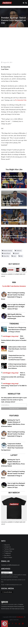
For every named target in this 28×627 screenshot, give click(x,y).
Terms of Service (9, 549)
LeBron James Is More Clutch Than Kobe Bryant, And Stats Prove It (17, 349)
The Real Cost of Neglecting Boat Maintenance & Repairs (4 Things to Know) (17, 330)
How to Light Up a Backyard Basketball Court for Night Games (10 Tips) (16, 307)
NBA (21, 256)
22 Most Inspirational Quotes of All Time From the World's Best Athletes (17, 366)
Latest (14, 256)
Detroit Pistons (6, 253)
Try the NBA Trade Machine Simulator (14, 286)
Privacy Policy (8, 551)
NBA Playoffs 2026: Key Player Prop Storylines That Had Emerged (16, 316)
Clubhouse (18, 250)
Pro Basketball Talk (20, 100)
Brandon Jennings (7, 250)
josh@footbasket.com (13, 565)
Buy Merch (7, 555)
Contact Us (7, 547)
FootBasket (20, 617)
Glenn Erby (6, 256)
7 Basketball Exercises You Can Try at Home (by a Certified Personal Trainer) (16, 357)
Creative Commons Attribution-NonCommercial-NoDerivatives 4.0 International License (12, 606)
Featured (17, 253)
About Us (7, 545)
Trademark (7, 553)
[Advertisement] (14, 42)
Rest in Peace (8, 557)
